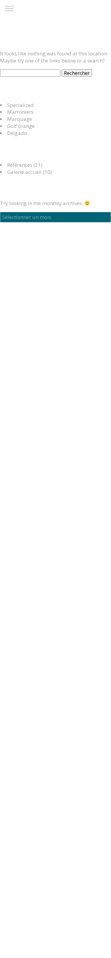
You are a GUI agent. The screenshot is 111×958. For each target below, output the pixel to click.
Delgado (17, 133)
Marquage (19, 119)
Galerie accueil (24, 172)
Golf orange (21, 126)
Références (19, 164)
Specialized (20, 105)
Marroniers (20, 111)
